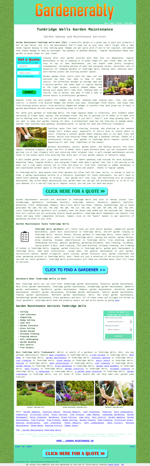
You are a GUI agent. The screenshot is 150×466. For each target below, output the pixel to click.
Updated (29, 446)
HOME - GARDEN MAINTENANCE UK (75, 441)
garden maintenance (56, 358)
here (117, 300)
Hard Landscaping (123, 412)
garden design (23, 366)
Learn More (113, 465)
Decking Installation (28, 423)
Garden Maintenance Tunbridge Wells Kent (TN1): (42, 42)
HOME (106, 23)
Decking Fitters (53, 426)
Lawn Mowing (93, 415)
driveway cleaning (120, 369)
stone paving (64, 361)
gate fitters (32, 369)
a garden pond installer (88, 372)
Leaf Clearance (91, 412)
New (23, 446)
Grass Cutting (59, 415)
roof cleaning (23, 361)
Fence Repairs (73, 423)
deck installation (59, 363)
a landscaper (43, 372)
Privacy (132, 446)
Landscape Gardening (113, 415)
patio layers (103, 361)
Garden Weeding (31, 412)
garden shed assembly (107, 366)
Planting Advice (51, 412)
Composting (21, 415)
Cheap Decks (37, 426)
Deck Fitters (114, 423)
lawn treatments (57, 355)
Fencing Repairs (71, 412)
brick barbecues (63, 366)
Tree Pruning (77, 415)
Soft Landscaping (94, 423)
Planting (106, 412)
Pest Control (99, 417)
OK (123, 465)
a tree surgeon (98, 355)
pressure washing (101, 358)
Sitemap (17, 446)
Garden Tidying (87, 420)
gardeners (65, 298)
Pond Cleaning (105, 420)
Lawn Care (84, 417)
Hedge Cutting (70, 420)
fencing (20, 363)
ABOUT (112, 23)
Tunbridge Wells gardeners (49, 229)
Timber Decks (71, 426)
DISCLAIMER (129, 23)
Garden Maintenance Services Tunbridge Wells (51, 306)
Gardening (54, 417)
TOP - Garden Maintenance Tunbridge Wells (38, 430)
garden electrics (74, 369)
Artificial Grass (39, 415)
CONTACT (119, 23)
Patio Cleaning (38, 417)
